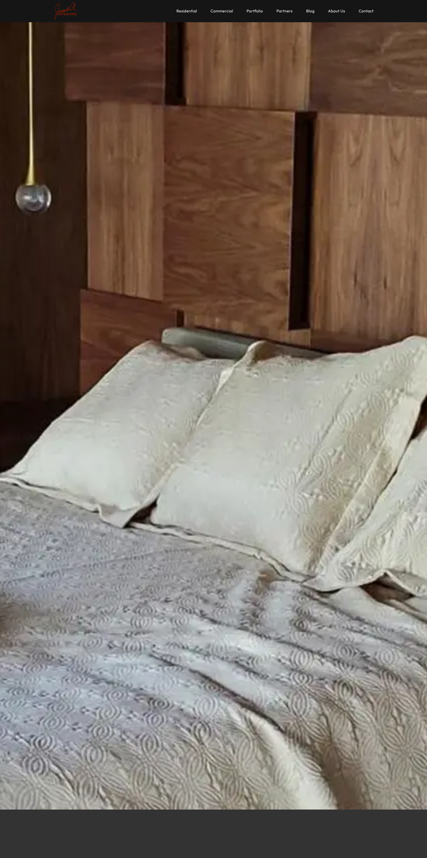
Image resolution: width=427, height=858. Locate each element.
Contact (366, 11)
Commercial (222, 11)
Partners (285, 11)
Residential (186, 11)
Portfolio (255, 11)
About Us (336, 11)
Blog (310, 11)
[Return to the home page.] (65, 11)
